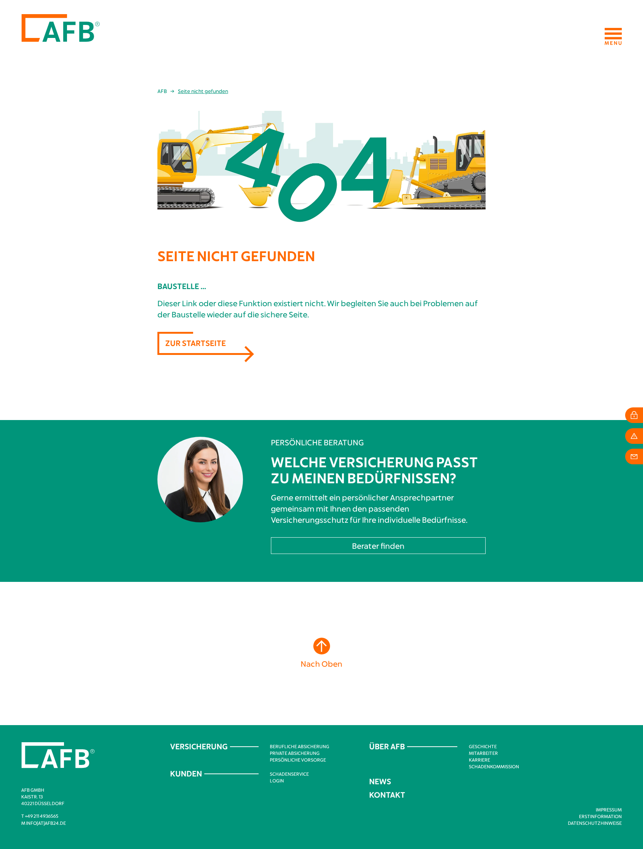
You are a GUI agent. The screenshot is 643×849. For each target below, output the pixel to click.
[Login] (634, 415)
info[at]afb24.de (46, 823)
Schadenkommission (494, 766)
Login (277, 780)
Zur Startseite (195, 342)
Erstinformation (600, 816)
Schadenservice (289, 773)
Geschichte (483, 746)
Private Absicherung (295, 753)
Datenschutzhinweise (595, 823)
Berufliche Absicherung (299, 746)
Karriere (479, 759)
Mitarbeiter (483, 753)
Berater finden (378, 545)
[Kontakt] (634, 456)
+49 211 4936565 (41, 816)
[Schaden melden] (634, 436)
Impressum (609, 809)
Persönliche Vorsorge (298, 759)
